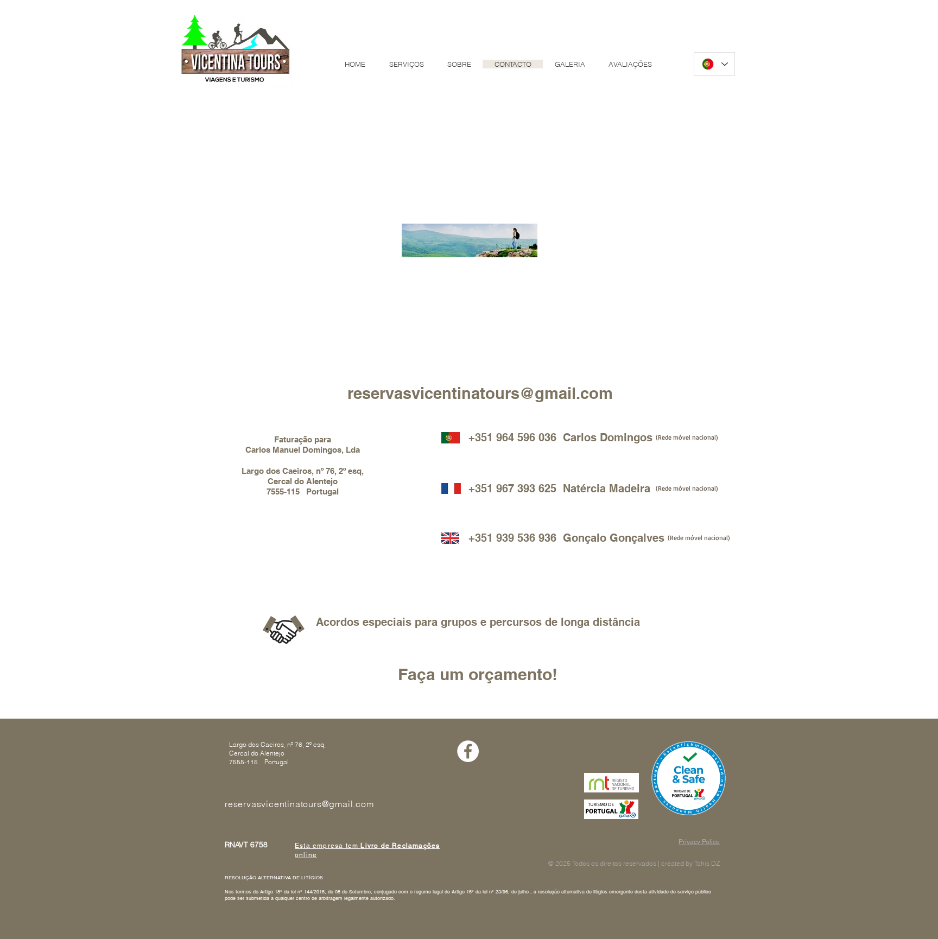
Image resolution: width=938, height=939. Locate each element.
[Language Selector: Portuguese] (714, 64)
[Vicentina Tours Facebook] (468, 751)
